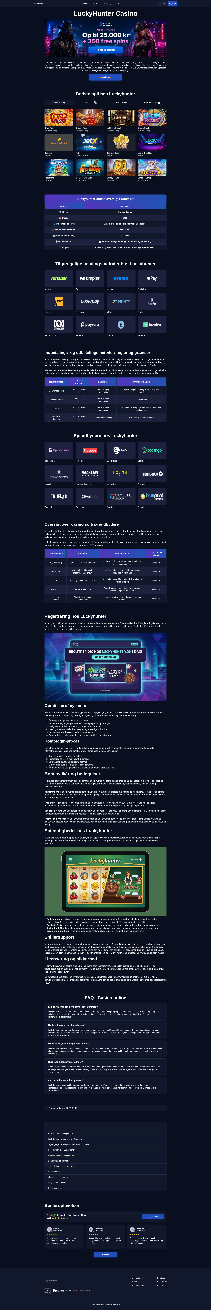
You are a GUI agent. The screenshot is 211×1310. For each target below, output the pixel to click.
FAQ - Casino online (57, 1182)
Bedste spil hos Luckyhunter (60, 1133)
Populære (57, 102)
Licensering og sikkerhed (59, 1177)
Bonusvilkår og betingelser (59, 1161)
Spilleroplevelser (55, 1188)
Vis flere (105, 1255)
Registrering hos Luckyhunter (61, 1155)
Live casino (88, 102)
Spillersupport (54, 1172)
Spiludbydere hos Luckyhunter (61, 1150)
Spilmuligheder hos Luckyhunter (62, 1166)
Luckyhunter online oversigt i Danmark (65, 1139)
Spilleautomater (150, 102)
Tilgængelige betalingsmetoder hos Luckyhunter (69, 1144)
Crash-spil (119, 102)
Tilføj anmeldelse (153, 1217)
